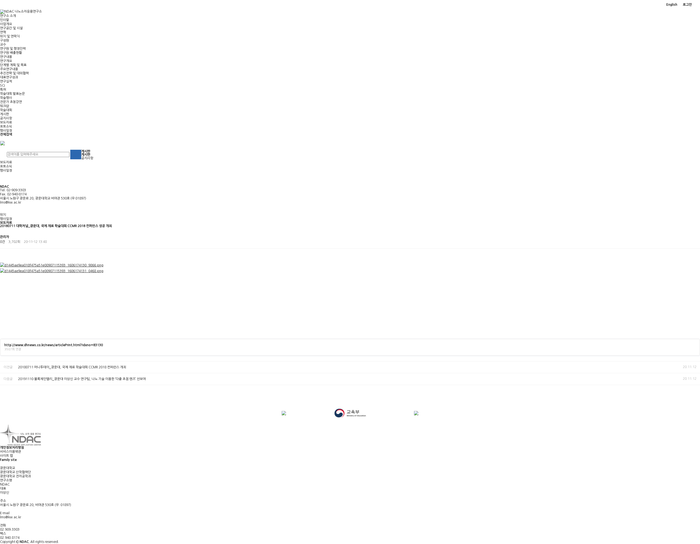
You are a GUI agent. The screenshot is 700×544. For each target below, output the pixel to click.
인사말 (4, 20)
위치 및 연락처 (10, 36)
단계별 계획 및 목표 (13, 65)
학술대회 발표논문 (12, 93)
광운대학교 (7, 468)
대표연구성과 (9, 77)
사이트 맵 (6, 455)
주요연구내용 (9, 69)
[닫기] (2, 143)
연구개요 (6, 61)
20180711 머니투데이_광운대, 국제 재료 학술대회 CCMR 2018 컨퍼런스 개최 (72, 367)
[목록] (694, 238)
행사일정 (6, 130)
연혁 (3, 32)
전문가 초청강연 (11, 102)
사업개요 (6, 24)
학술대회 (6, 110)
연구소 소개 (8, 15)
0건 (2, 241)
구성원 (4, 40)
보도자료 (6, 122)
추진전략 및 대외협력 (14, 73)
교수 (3, 44)
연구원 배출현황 (11, 52)
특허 (3, 89)
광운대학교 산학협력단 (15, 472)
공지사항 (6, 118)
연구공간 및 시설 (11, 28)
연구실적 (6, 81)
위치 (3, 214)
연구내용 (6, 56)
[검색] (75, 154)
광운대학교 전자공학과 (15, 476)
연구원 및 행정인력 (13, 48)
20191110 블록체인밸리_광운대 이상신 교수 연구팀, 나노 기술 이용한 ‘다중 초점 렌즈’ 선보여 (82, 379)
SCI (2, 85)
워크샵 (4, 106)
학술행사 (6, 97)
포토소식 (6, 126)
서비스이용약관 (10, 451)
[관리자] (697, 5)
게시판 (4, 114)
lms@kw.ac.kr (10, 202)
